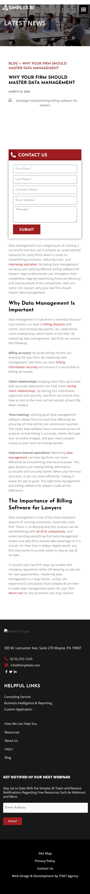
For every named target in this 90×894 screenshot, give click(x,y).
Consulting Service (17, 697)
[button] (83, 9)
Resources (12, 732)
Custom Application (18, 709)
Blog (13, 63)
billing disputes (54, 324)
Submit (12, 821)
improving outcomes (23, 264)
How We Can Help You (21, 724)
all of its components (51, 531)
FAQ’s (9, 749)
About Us (11, 740)
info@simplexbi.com (25, 665)
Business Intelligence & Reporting (28, 703)
